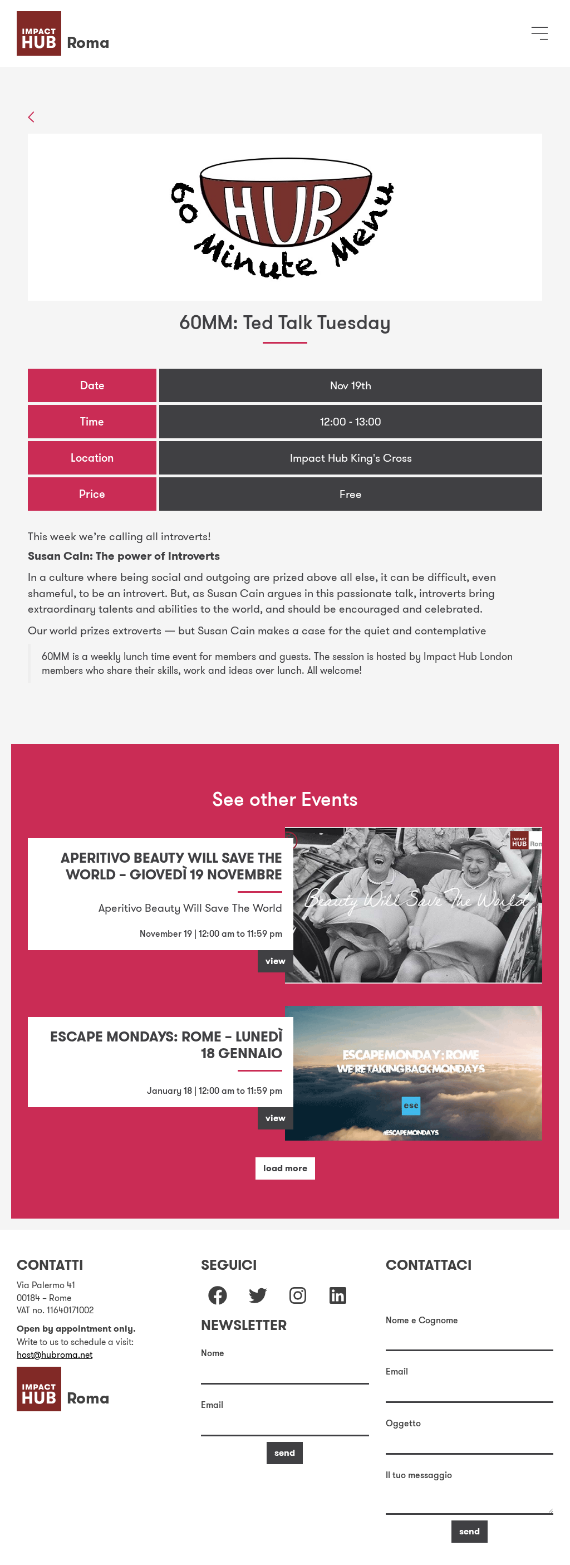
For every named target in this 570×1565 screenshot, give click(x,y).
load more (285, 1168)
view (276, 961)
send (284, 1453)
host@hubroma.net (54, 1354)
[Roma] (66, 19)
